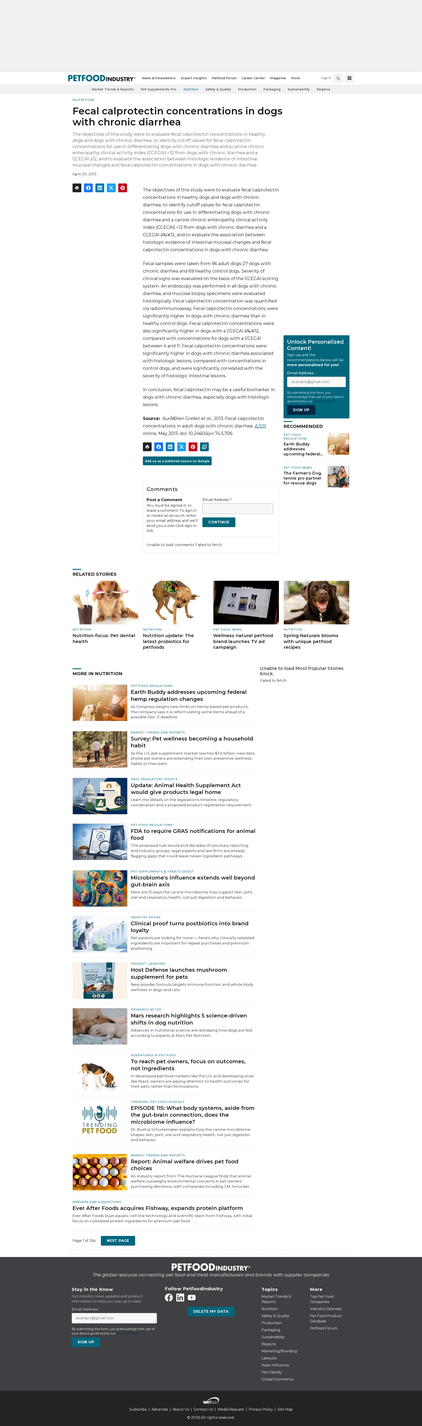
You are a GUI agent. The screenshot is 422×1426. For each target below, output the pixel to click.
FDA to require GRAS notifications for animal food (193, 834)
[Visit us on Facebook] (169, 1297)
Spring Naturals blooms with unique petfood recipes (311, 641)
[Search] (338, 78)
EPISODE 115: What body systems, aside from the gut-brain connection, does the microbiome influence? (193, 1115)
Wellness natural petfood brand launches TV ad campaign (243, 641)
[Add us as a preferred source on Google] (204, 446)
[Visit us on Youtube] (192, 1297)
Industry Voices (146, 917)
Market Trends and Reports (158, 732)
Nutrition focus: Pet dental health (104, 638)
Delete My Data (210, 1311)
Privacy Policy (261, 1409)
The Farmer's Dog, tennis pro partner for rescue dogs (303, 478)
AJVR (260, 426)
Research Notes (146, 1009)
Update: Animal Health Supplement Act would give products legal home (186, 788)
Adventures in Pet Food (153, 1055)
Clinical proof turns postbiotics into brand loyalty (190, 926)
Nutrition (83, 100)
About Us (181, 1409)
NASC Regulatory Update (154, 779)
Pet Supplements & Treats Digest (162, 871)
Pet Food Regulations (295, 436)
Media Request (231, 1409)
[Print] (77, 187)
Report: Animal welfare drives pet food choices (184, 1164)
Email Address (217, 500)
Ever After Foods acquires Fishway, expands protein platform (158, 1208)
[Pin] (122, 187)
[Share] (88, 187)
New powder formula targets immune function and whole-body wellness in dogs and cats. (192, 987)
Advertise (159, 1409)
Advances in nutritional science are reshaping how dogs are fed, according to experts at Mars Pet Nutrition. (192, 1033)
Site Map (285, 1409)
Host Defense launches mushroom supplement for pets (179, 973)
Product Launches (148, 963)
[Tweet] (111, 187)
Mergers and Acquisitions (97, 1202)
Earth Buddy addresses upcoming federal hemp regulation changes (302, 449)
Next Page (118, 1241)
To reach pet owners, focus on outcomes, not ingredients (188, 1064)
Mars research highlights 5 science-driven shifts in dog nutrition (189, 1019)
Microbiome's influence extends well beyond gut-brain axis (193, 881)
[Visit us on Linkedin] (180, 1297)
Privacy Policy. (324, 401)
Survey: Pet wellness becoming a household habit (192, 742)
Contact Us (203, 1409)
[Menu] (349, 78)
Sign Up (301, 410)
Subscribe (138, 1409)
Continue (218, 522)
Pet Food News (298, 467)
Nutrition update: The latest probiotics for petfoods (168, 641)
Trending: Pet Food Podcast (158, 1101)
